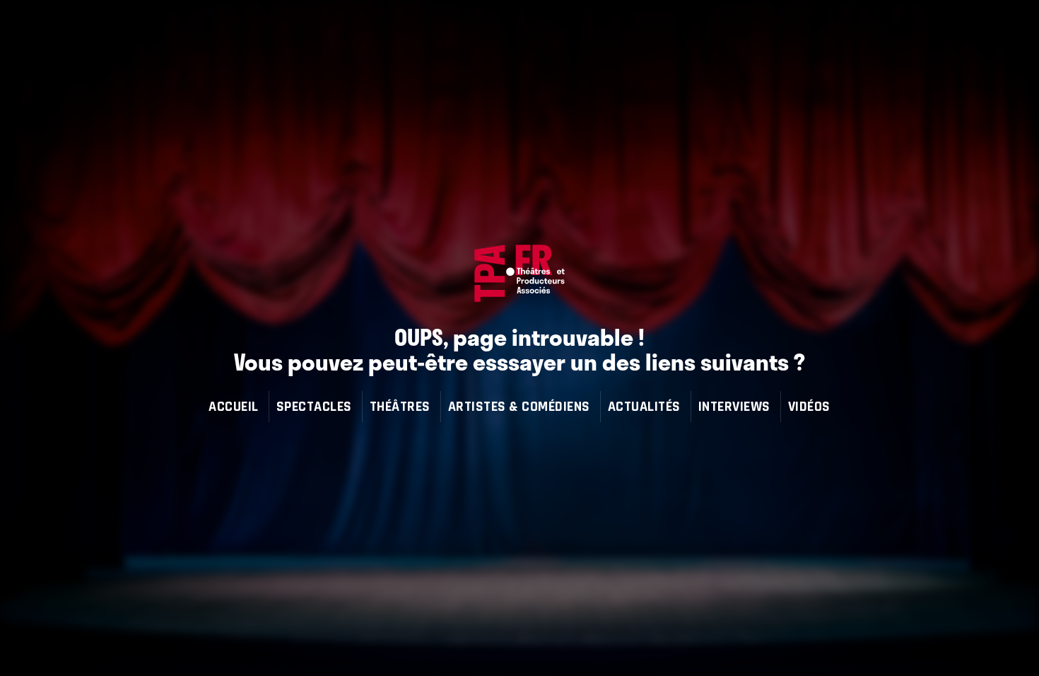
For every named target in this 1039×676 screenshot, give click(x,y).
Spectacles (314, 406)
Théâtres (400, 406)
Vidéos (809, 406)
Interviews (734, 406)
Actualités (644, 406)
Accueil (234, 406)
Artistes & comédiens (519, 406)
